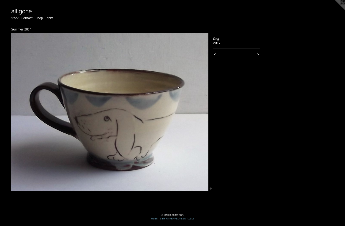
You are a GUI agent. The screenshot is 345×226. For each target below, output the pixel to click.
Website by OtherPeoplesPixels (173, 218)
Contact (27, 18)
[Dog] (109, 112)
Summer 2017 (21, 29)
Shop (39, 18)
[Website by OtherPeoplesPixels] (335, 9)
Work (15, 18)
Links (50, 18)
